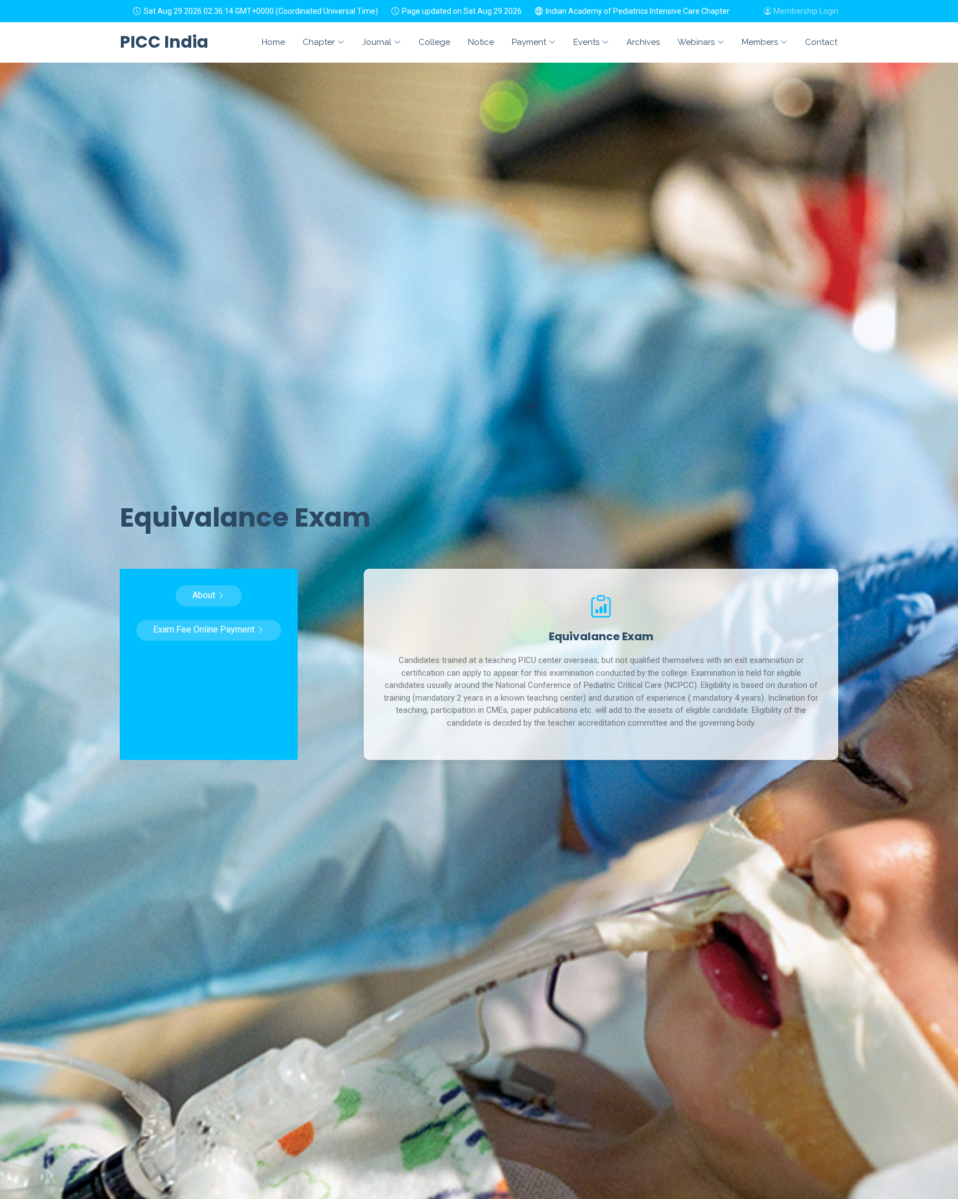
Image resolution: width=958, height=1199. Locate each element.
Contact (821, 42)
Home (273, 42)
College (434, 42)
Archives (643, 42)
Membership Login (805, 11)
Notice (481, 42)
